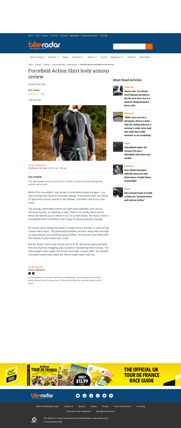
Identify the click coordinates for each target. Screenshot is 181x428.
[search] (149, 46)
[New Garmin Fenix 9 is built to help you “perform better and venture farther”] (118, 192)
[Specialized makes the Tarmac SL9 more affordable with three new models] (118, 147)
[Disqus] (72, 327)
